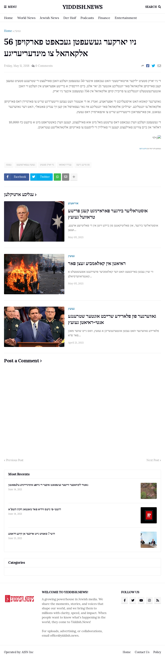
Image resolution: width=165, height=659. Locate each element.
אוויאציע (73, 203)
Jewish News (49, 18)
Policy (157, 652)
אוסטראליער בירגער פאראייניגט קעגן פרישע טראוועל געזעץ (108, 213)
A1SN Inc (27, 652)
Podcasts (87, 18)
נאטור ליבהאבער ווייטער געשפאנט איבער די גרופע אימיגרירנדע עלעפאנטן (48, 485)
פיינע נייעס (143, 148)
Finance (104, 18)
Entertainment (126, 18)
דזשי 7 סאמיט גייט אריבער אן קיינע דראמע (31, 533)
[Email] (159, 66)
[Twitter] (153, 66)
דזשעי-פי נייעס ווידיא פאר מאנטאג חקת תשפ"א (34, 509)
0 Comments (44, 66)
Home (8, 18)
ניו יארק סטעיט (47, 164)
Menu (12, 7)
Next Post (152, 460)
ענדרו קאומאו (65, 164)
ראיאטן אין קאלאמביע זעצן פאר (97, 263)
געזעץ (17, 31)
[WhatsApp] (57, 177)
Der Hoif (69, 18)
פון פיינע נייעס (83, 164)
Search (151, 7)
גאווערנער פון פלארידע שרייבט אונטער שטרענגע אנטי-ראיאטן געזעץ (112, 319)
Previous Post (14, 460)
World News (26, 18)
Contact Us (142, 652)
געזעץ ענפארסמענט (25, 164)
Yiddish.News (83, 6)
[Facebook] (147, 66)
